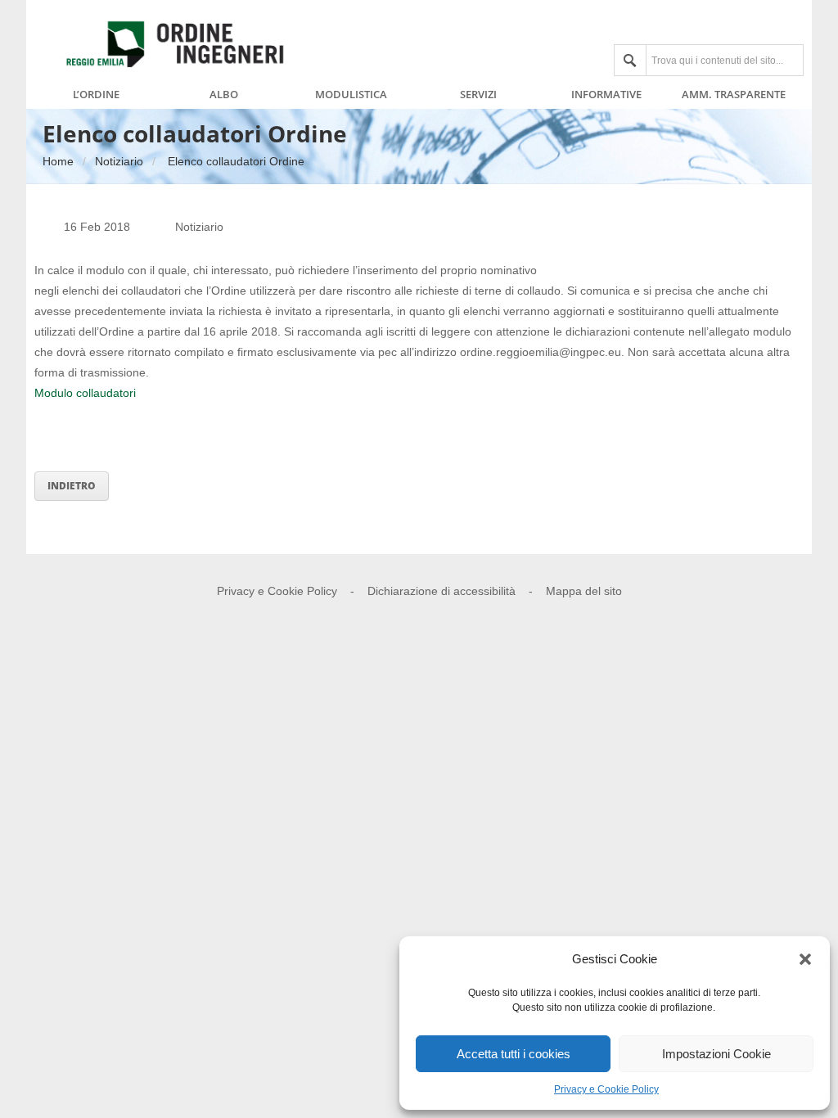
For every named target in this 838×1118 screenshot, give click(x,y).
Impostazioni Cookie (716, 1054)
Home (58, 161)
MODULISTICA (351, 94)
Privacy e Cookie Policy (606, 1089)
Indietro (71, 486)
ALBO (224, 94)
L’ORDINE (96, 94)
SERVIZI (478, 94)
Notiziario (119, 161)
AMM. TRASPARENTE (734, 94)
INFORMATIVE (606, 94)
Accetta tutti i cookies (513, 1054)
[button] (805, 959)
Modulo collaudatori (85, 392)
